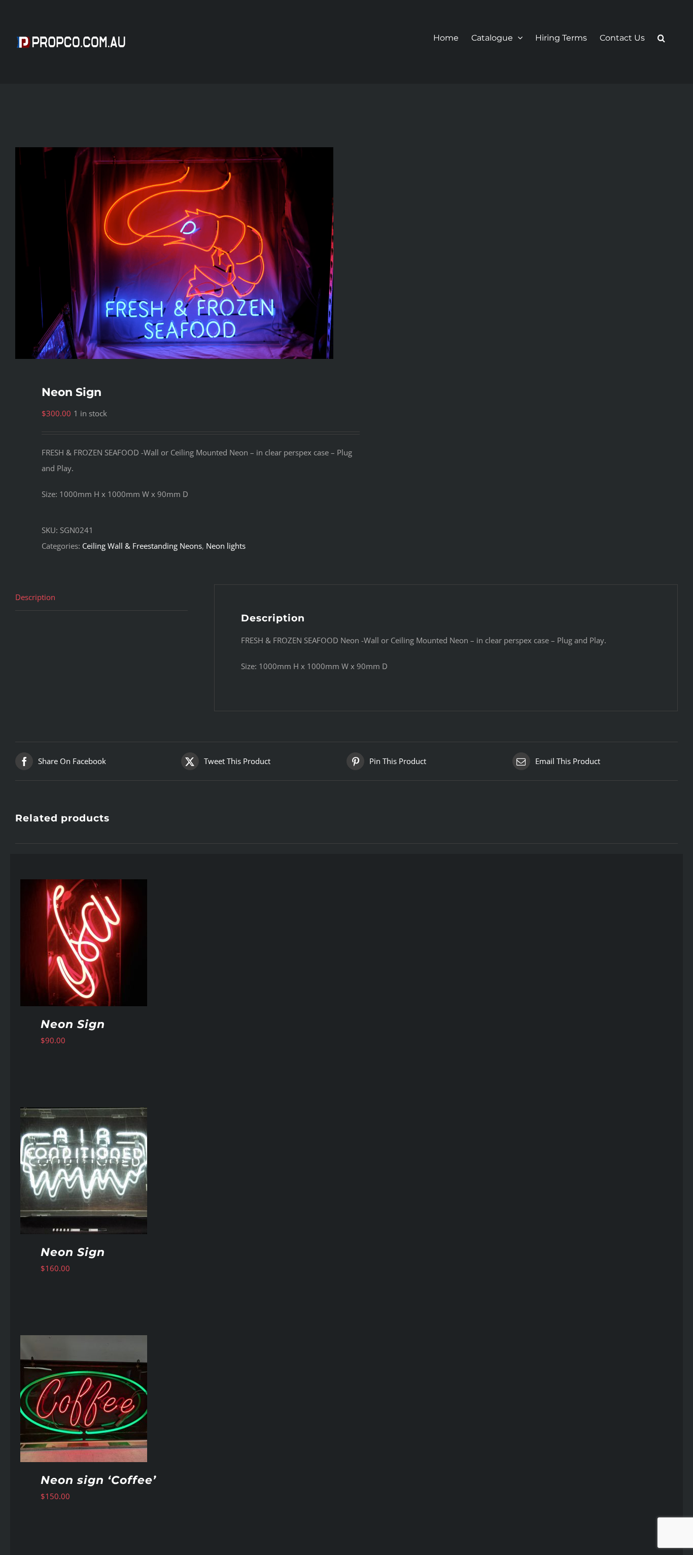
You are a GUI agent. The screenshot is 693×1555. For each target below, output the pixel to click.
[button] (661, 38)
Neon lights (226, 546)
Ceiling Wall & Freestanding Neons (142, 546)
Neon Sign (73, 1024)
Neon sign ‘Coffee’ (98, 1480)
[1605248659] (174, 252)
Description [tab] (35, 597)
